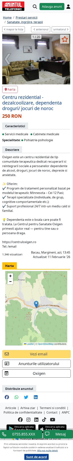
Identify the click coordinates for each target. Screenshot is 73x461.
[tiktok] (44, 419)
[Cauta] (34, 6)
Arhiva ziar (27, 408)
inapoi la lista (14, 29)
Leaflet (30, 343)
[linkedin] (36, 419)
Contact (51, 412)
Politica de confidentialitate (23, 412)
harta (11, 89)
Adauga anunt (52, 6)
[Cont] (68, 6)
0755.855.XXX (23, 434)
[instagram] (28, 419)
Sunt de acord (36, 457)
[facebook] (20, 419)
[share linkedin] (35, 397)
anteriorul (41, 29)
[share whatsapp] (16, 397)
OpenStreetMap (46, 343)
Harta (9, 266)
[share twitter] (26, 397)
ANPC (66, 412)
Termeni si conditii (53, 408)
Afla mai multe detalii (47, 450)
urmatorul (60, 29)
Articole (10, 408)
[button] (36, 304)
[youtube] (52, 419)
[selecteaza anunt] (64, 39)
